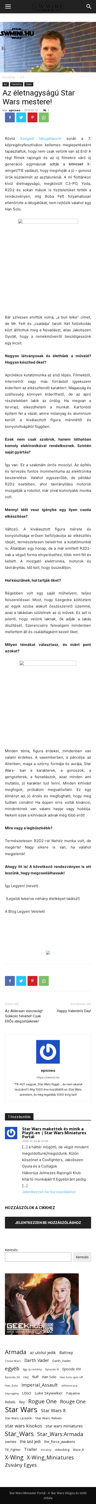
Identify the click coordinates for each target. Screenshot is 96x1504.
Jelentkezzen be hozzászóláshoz (49, 1192)
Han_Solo (11, 1385)
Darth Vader (36, 1360)
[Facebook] (10, 117)
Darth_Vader (61, 1361)
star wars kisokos (23, 1425)
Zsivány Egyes (21, 1465)
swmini (10, 1441)
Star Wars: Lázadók (18, 1418)
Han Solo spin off (71, 1377)
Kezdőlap (9, 77)
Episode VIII (71, 1369)
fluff (35, 1377)
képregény (12, 1393)
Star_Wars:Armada (60, 1434)
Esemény (17, 84)
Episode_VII (12, 1377)
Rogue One (42, 1401)
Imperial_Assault (39, 1384)
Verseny (46, 1450)
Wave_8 (78, 1450)
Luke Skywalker (49, 1393)
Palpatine (73, 1393)
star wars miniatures (64, 1426)
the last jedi (30, 1441)
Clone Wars (13, 1361)
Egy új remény (32, 1369)
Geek (29, 84)
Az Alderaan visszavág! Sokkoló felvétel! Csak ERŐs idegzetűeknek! (24, 1016)
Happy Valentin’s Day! (74, 1011)
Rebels (10, 1402)
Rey (22, 1402)
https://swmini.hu (48, 1077)
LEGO (26, 1393)
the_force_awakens (59, 1441)
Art (22, 77)
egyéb (12, 1368)
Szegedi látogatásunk (41, 138)
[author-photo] (48, 1063)
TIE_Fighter (13, 1450)
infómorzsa (69, 1385)
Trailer (30, 1449)
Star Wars (21, 1409)
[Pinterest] (32, 117)
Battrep (66, 1352)
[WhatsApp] (44, 117)
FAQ (26, 1377)
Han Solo (49, 1377)
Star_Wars (19, 1433)
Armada (15, 1352)
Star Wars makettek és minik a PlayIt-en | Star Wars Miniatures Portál (54, 1133)
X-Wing (14, 1457)
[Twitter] (21, 117)
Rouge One (73, 1401)
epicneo (14, 110)
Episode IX (52, 1369)
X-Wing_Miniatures (50, 1457)
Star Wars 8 (53, 1410)
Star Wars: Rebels (48, 1418)
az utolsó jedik (43, 1352)
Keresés (11, 1250)
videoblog (62, 1450)
